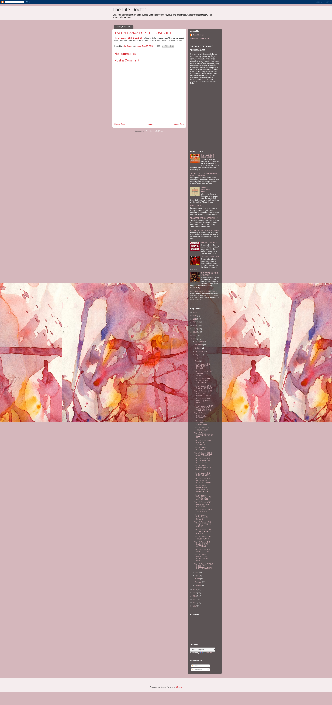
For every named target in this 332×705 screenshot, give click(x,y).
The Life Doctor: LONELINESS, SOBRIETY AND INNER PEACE (201, 489)
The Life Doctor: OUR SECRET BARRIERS (203, 387)
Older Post (179, 124)
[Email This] (163, 46)
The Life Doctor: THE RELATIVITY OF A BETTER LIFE (202, 460)
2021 (195, 322)
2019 (195, 329)
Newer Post (119, 124)
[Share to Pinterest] (173, 46)
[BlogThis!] (165, 46)
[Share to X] (168, 46)
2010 (195, 606)
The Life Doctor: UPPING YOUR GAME (203, 511)
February (198, 582)
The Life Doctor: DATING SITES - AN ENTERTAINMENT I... (203, 566)
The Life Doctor (129, 9)
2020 (195, 325)
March (197, 579)
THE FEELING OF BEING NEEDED (208, 156)
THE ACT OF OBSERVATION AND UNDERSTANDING (203, 174)
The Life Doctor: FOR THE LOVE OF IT (129, 38)
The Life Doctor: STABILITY (200, 449)
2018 (195, 332)
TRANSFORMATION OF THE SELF (203, 218)
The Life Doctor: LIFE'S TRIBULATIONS (203, 429)
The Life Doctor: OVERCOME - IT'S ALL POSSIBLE (202, 497)
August (198, 355)
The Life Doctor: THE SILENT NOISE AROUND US (202, 381)
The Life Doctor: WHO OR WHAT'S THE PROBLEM (202, 504)
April (197, 575)
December (199, 341)
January (198, 585)
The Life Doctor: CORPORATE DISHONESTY (200, 415)
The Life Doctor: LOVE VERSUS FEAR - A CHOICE (203, 524)
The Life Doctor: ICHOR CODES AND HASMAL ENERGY (203, 393)
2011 (195, 603)
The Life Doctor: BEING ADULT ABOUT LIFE (203, 454)
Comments (197, 670)
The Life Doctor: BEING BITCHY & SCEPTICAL (203, 442)
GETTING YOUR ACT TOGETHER (203, 291)
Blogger (179, 687)
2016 (195, 339)
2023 (195, 316)
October (198, 348)
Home (150, 124)
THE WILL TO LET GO (209, 243)
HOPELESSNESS (197, 206)
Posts (195, 666)
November (199, 345)
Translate (208, 653)
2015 (195, 589)
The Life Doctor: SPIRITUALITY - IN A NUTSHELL (203, 468)
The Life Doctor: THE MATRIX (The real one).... (202, 401)
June (197, 361)
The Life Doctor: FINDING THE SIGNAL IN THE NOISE (201, 558)
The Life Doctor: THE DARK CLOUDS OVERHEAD (202, 544)
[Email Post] (158, 46)
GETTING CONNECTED (210, 257)
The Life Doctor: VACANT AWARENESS (200, 423)
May (197, 572)
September (199, 351)
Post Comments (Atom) (154, 131)
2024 (195, 312)
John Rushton (198, 35)
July (197, 358)
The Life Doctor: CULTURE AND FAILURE (201, 517)
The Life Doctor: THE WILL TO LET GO (202, 551)
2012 (195, 599)
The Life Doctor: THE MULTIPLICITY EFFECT (202, 366)
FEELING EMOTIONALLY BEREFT (207, 190)
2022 (195, 319)
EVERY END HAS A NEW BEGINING (204, 230)
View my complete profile (199, 38)
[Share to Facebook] (170, 46)
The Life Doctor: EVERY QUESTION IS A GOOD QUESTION (203, 408)
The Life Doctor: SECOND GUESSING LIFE (203, 435)
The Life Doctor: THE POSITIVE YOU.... (202, 474)
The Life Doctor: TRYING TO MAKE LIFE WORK (203, 373)
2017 (195, 335)
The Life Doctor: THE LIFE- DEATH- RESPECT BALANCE (203, 480)
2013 (195, 596)
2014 (195, 593)
